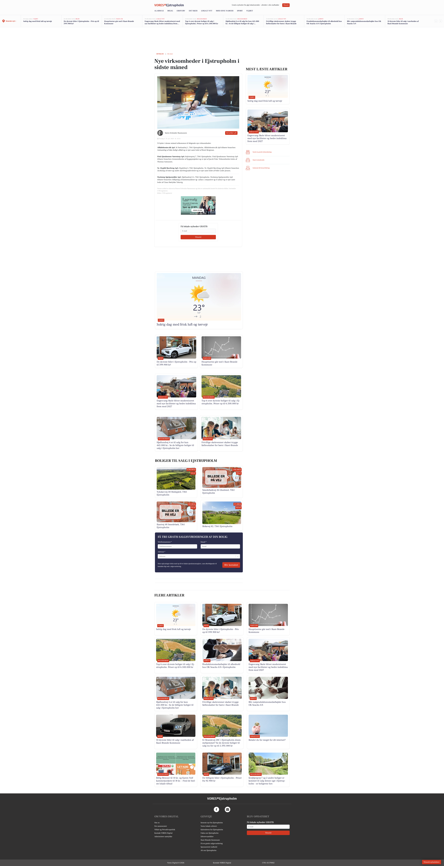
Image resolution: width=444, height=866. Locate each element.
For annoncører (160, 826)
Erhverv (181, 11)
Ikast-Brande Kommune (210, 840)
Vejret (249, 11)
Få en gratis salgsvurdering (212, 843)
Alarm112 (159, 11)
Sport (240, 11)
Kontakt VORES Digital (163, 833)
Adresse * (161, 552)
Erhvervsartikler (207, 836)
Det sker (193, 11)
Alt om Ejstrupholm (208, 850)
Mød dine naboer (224, 11)
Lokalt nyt (206, 11)
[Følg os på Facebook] (216, 809)
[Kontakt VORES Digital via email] (227, 809)
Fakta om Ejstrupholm (210, 833)
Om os (157, 822)
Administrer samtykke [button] (163, 836)
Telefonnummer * (165, 542)
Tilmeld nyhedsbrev (432, 862)
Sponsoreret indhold (209, 847)
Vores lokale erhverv (209, 826)
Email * (204, 542)
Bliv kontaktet (231, 564)
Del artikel (229, 133)
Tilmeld (286, 5)
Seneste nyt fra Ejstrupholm (212, 822)
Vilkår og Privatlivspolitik (164, 829)
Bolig (170, 11)
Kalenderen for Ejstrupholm (212, 829)
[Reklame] (198, 205)
